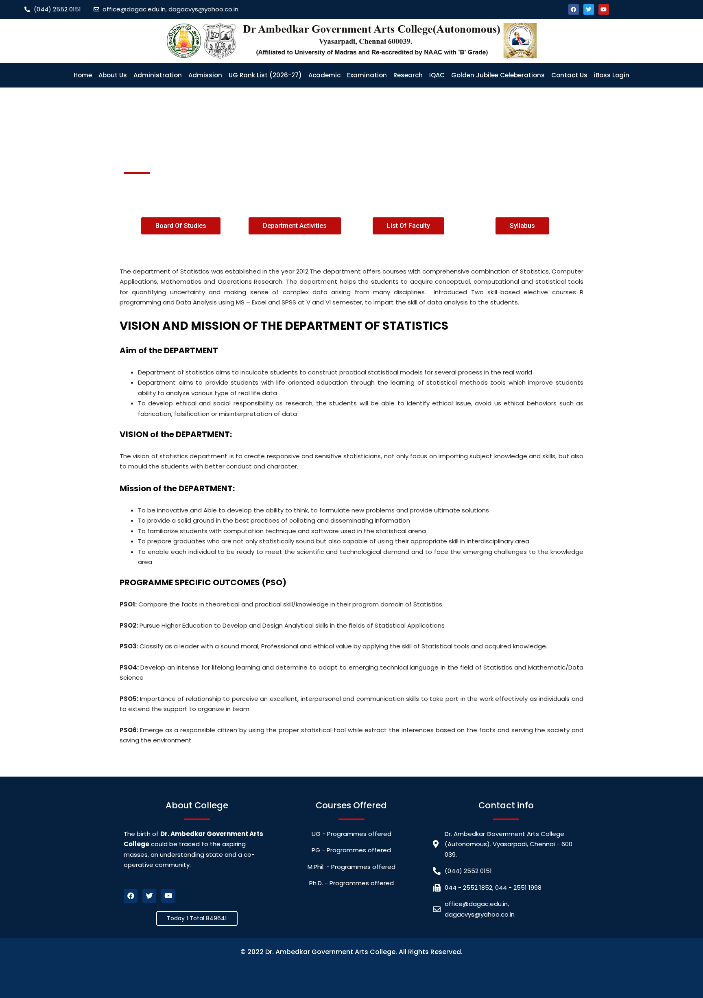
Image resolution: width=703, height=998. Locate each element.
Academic (324, 75)
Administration (157, 75)
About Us (112, 75)
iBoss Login (611, 75)
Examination (367, 75)
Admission (205, 75)
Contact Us (569, 75)
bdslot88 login (351, 973)
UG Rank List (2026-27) (265, 75)
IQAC (437, 75)
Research (408, 75)
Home (83, 75)
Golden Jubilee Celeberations (498, 75)
